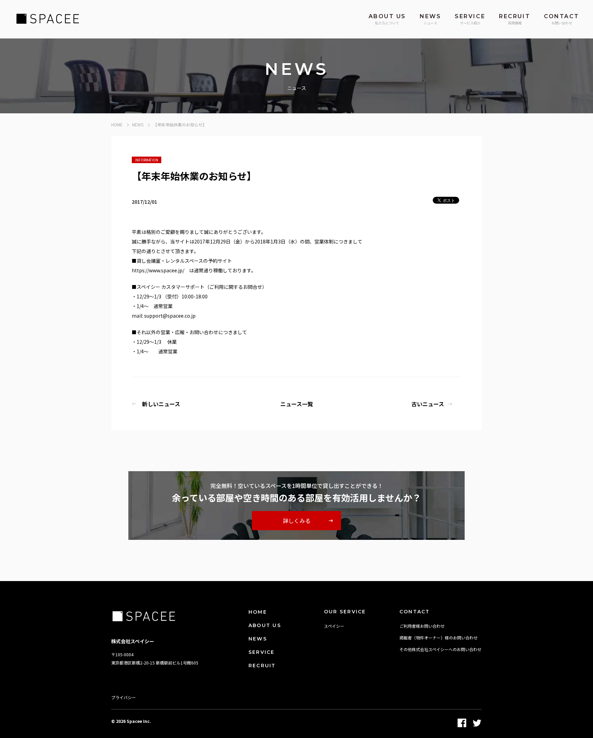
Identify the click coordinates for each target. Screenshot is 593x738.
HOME (117, 124)
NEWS (137, 124)
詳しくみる (297, 520)
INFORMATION (146, 159)
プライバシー (123, 697)
